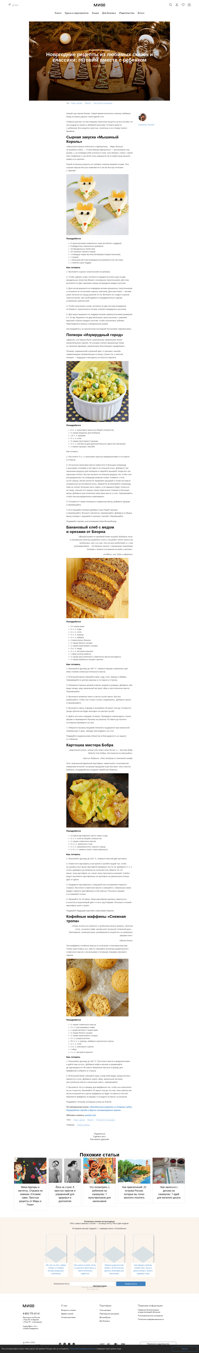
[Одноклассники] (69, 1344)
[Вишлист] (183, 4)
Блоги (141, 13)
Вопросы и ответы (68, 1310)
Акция (95, 13)
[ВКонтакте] (64, 1344)
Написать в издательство (158, 1343)
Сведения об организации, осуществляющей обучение (149, 1311)
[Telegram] (74, 1344)
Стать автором (105, 1310)
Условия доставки (68, 1317)
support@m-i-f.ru (29, 1326)
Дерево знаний (67, 1314)
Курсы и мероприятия (77, 13)
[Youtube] (60, 1344)
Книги (58, 13)
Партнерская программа (109, 1314)
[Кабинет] (176, 4)
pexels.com (90, 1115)
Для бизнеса (109, 13)
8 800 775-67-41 (31, 1313)
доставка (15, 5)
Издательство (126, 13)
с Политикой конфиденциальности (82, 1349)
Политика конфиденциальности (151, 1319)
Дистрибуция (105, 1317)
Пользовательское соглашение (150, 1316)
